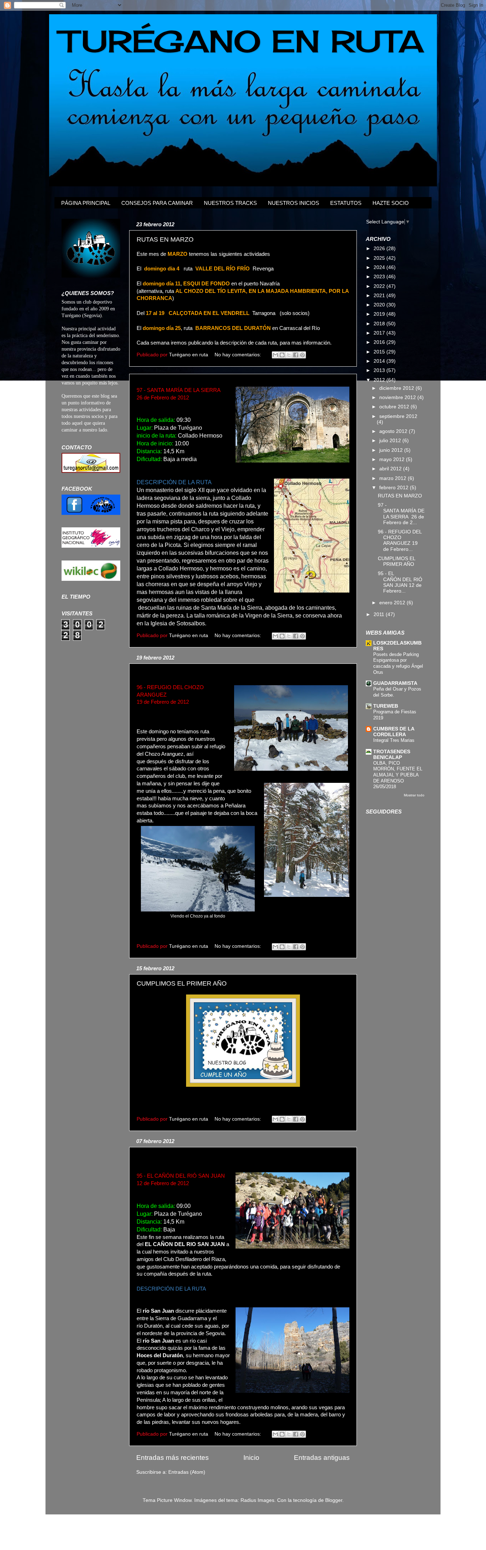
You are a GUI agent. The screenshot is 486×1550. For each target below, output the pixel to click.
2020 (380, 305)
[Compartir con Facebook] (295, 354)
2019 (380, 314)
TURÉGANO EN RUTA (242, 41)
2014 (380, 361)
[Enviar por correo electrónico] (275, 354)
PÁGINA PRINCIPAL (85, 203)
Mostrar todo (414, 795)
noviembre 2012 (398, 397)
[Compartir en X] (288, 354)
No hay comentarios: (239, 354)
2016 (380, 342)
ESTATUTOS (345, 203)
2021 (380, 295)
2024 (380, 267)
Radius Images (257, 1500)
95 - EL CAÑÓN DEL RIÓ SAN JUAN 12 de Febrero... (401, 582)
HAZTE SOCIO (391, 203)
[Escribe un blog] (282, 354)
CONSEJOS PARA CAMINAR (157, 203)
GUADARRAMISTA (395, 683)
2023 (380, 276)
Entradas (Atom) (186, 1472)
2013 (380, 370)
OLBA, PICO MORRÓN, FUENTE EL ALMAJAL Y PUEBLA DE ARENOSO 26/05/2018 (397, 775)
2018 (380, 323)
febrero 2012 (394, 487)
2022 (380, 286)
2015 (380, 352)
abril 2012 (391, 468)
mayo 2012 (392, 459)
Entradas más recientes (172, 1457)
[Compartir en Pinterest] (302, 354)
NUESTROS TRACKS (230, 203)
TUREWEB (385, 706)
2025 (380, 258)
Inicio (251, 1457)
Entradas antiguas (322, 1457)
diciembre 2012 (397, 388)
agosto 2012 (394, 431)
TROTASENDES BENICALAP (391, 754)
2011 (380, 614)
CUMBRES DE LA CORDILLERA (393, 731)
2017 (380, 333)
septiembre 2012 (398, 416)
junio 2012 (391, 450)
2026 (380, 248)
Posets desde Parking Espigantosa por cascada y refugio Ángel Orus (398, 663)
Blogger (333, 1500)
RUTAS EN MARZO (165, 239)
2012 (380, 380)
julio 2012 (390, 440)
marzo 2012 (393, 478)
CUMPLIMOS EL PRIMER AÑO (182, 983)
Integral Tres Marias (393, 740)
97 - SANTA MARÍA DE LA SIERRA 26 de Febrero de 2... (401, 513)
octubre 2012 (395, 406)
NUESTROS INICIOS (293, 203)
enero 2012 (393, 602)
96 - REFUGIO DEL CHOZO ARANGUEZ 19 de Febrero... (400, 540)
